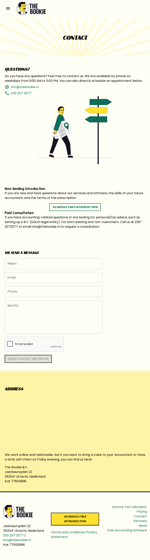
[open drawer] (8, 8)
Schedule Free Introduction (75, 207)
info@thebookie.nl (17, 540)
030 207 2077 (13, 535)
